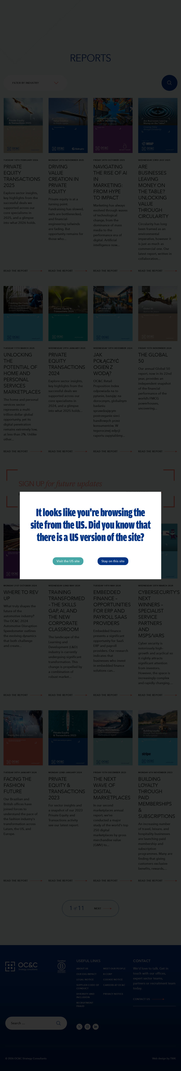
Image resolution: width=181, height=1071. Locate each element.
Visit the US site (68, 561)
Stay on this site (112, 561)
